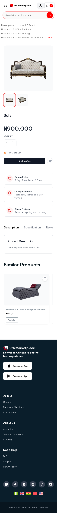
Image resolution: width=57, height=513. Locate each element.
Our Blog (8, 439)
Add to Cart (25, 161)
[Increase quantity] (12, 142)
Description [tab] (11, 227)
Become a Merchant (13, 407)
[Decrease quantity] (12, 144)
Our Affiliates (9, 412)
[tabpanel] (28, 244)
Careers (7, 402)
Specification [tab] (32, 227)
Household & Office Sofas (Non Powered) (22, 37)
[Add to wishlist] (45, 278)
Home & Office (25, 25)
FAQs (6, 456)
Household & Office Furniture (16, 29)
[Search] (50, 15)
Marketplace (7, 25)
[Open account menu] (40, 6)
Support (7, 461)
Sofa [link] (50, 37)
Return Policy (10, 466)
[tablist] (28, 228)
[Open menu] (6, 6)
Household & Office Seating (15, 33)
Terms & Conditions (13, 434)
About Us (8, 429)
